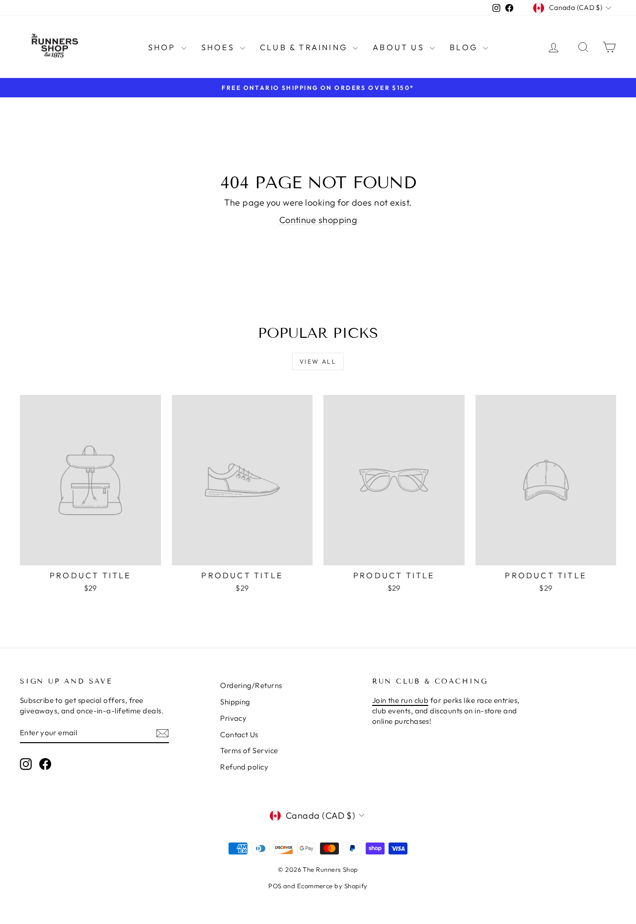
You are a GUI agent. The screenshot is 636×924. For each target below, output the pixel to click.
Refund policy (244, 766)
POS (274, 886)
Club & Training (305, 47)
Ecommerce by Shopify (332, 886)
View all (318, 361)
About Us (400, 47)
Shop (163, 47)
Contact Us (239, 734)
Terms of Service (249, 750)
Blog (465, 47)
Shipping (235, 701)
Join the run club (400, 700)
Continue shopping (318, 220)
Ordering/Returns (251, 685)
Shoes (219, 47)
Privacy (233, 718)
